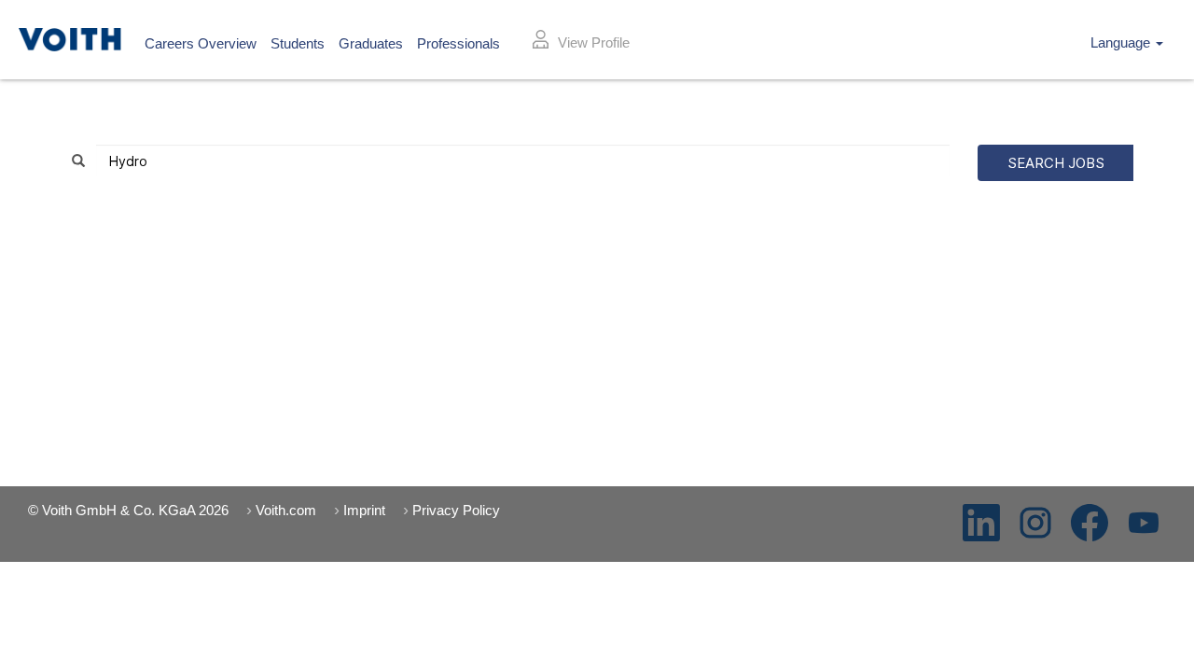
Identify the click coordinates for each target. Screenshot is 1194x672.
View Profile (594, 42)
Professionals (458, 43)
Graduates (371, 43)
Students (298, 43)
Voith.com (286, 510)
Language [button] (1122, 42)
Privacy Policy (456, 510)
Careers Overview (201, 43)
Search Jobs (1055, 163)
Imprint (364, 510)
